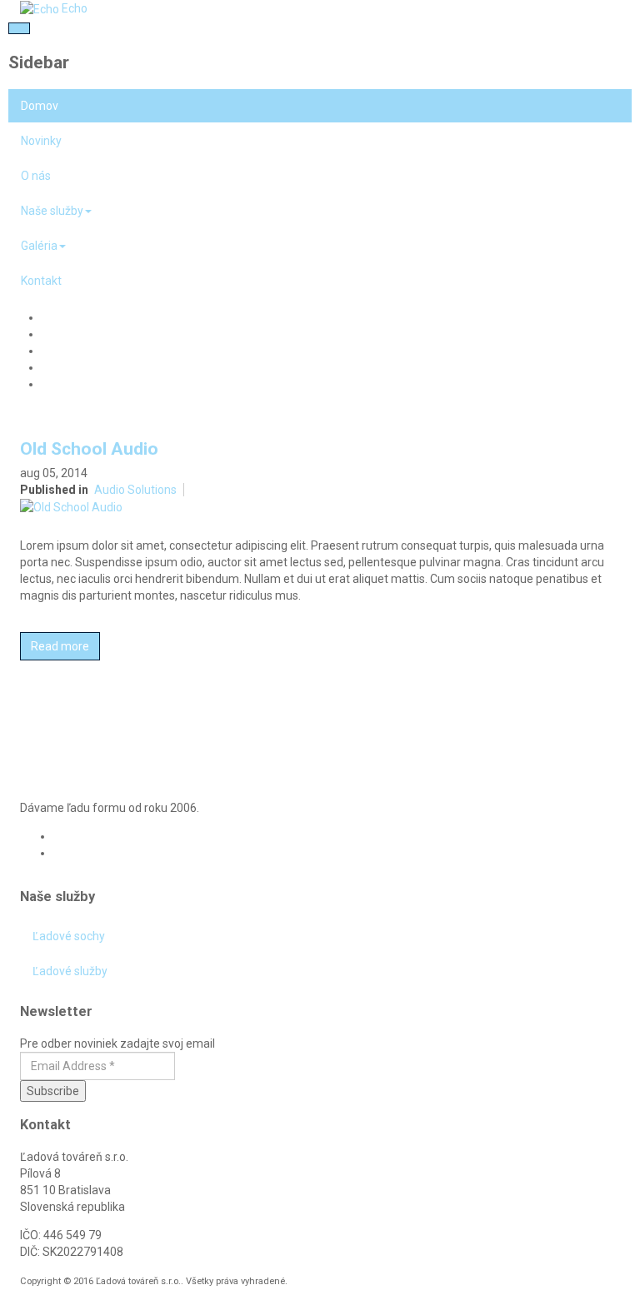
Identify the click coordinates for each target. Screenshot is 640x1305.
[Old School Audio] (71, 506)
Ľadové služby (70, 971)
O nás (36, 175)
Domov (39, 105)
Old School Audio (89, 449)
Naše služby (52, 210)
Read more (60, 646)
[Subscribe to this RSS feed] (606, 710)
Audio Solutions (135, 489)
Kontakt (41, 280)
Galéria (39, 245)
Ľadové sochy (68, 936)
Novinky (41, 140)
